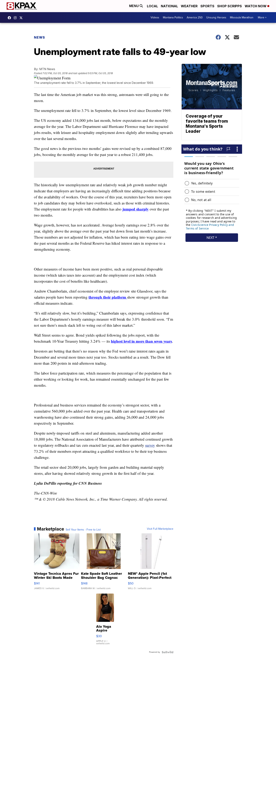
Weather (189, 6)
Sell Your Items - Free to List (83, 529)
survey (150, 445)
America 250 (195, 17)
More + (262, 17)
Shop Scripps (229, 6)
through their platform (107, 297)
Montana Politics (173, 17)
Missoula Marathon (241, 17)
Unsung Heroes (216, 17)
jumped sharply (135, 209)
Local (152, 6)
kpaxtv (10, 17)
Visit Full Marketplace (160, 528)
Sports (207, 6)
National (169, 6)
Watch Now (256, 6)
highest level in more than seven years (141, 341)
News (39, 37)
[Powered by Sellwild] (167, 652)
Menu (134, 6)
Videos (155, 17)
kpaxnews (22, 17)
